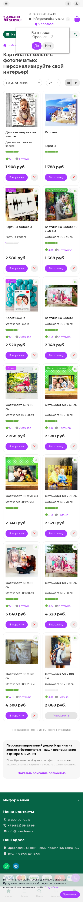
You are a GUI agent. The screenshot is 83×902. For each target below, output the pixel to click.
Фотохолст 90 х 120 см (20, 676)
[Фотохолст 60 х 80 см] (22, 561)
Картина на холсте (59, 318)
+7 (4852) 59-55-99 (21, 825)
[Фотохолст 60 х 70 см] (61, 474)
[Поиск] (75, 34)
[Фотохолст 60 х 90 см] (61, 561)
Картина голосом (19, 226)
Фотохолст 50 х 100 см (59, 676)
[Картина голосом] (22, 205)
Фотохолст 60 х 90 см (61, 583)
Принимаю (70, 894)
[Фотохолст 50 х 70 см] (22, 474)
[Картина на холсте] (61, 296)
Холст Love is (15, 318)
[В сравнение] (36, 96)
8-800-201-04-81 (44, 14)
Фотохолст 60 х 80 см (19, 585)
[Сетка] (68, 82)
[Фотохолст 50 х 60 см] (61, 383)
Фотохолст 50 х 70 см (22, 496)
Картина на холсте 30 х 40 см (61, 229)
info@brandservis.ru (48, 19)
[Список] (76, 82)
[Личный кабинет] (76, 3)
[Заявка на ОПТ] (34, 177)
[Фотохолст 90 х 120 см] (22, 652)
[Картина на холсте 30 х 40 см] (61, 205)
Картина (51, 132)
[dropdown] (6, 3)
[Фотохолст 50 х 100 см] (61, 652)
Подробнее (52, 887)
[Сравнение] (68, 3)
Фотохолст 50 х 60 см (61, 405)
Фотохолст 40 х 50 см (19, 407)
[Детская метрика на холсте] (22, 110)
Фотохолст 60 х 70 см (61, 496)
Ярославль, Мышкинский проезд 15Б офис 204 (43, 847)
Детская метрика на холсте (21, 134)
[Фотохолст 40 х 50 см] (22, 383)
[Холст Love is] (22, 296)
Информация (16, 800)
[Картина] (61, 110)
